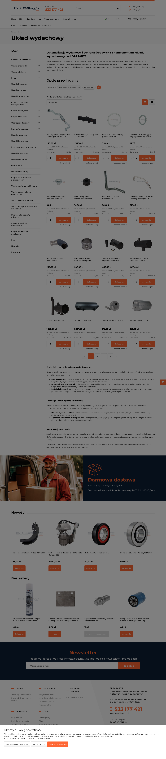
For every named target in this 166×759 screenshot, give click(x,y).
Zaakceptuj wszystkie (57, 744)
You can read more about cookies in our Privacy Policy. (27, 738)
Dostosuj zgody (39, 744)
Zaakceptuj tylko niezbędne (17, 744)
